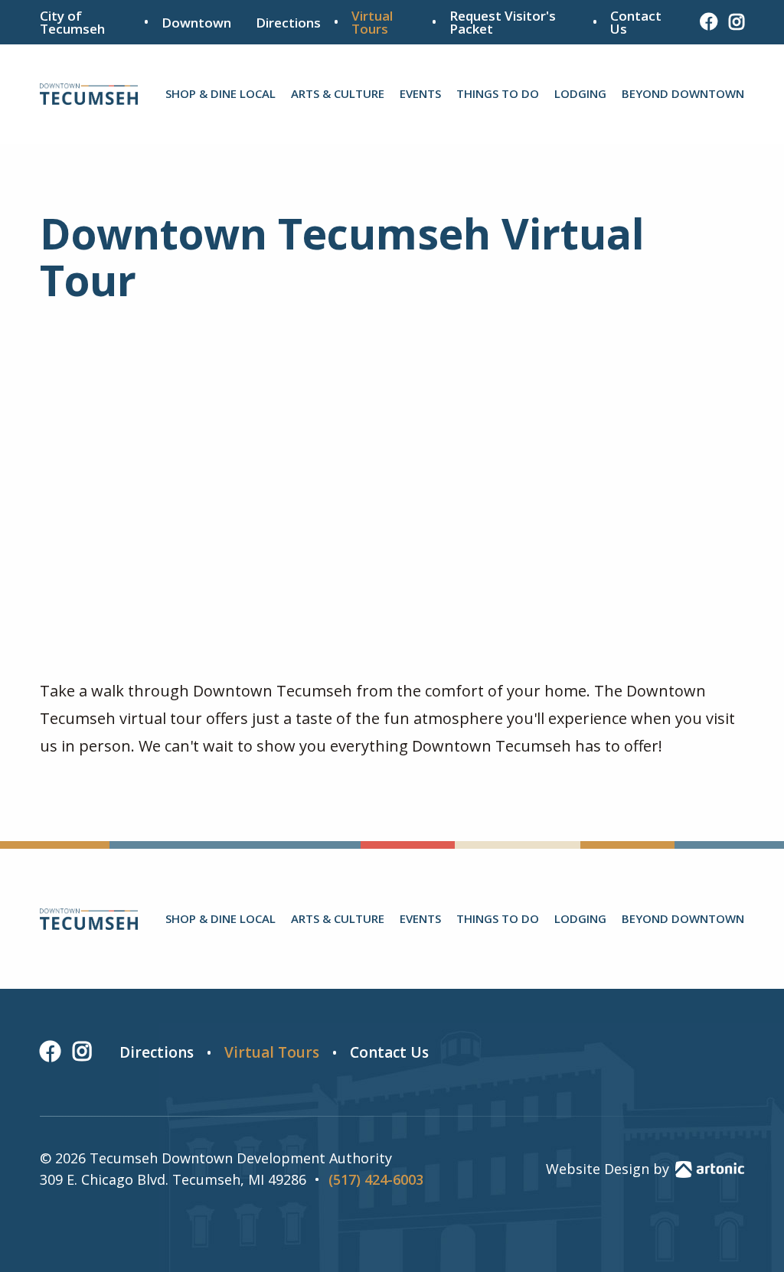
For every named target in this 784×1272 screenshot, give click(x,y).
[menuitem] (220, 93)
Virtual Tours (372, 22)
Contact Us (636, 22)
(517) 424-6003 (375, 1179)
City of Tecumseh (72, 22)
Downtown (196, 22)
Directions (288, 22)
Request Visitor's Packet (502, 22)
